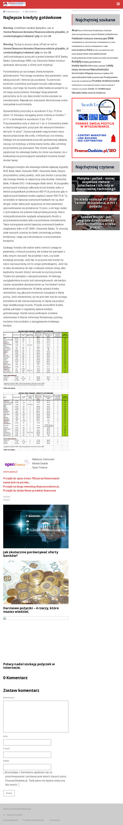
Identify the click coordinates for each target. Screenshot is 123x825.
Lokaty (109, 65)
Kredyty (6, 500)
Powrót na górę (14, 814)
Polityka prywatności (33, 820)
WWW (6, 761)
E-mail (6, 748)
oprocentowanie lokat (82, 77)
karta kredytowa (79, 50)
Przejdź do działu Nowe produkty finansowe (29, 490)
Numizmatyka (78, 73)
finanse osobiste (105, 34)
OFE (111, 73)
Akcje (75, 30)
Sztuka (91, 89)
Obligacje (89, 73)
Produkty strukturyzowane (105, 81)
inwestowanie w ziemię (81, 46)
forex (116, 34)
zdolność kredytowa (96, 93)
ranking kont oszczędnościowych (86, 85)
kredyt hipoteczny (94, 58)
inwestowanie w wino (106, 42)
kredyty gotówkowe (91, 62)
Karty (90, 49)
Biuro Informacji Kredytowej (90, 30)
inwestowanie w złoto (99, 46)
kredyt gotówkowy (79, 58)
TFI (96, 89)
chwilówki (107, 31)
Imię (5, 736)
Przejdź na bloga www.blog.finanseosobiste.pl (31, 486)
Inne (111, 38)
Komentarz (9, 697)
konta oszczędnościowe (103, 50)
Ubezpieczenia (79, 92)
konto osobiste (77, 54)
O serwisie (54, 820)
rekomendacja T (108, 85)
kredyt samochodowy (110, 58)
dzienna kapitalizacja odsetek (84, 34)
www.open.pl (10, 471)
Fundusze (77, 38)
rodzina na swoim (79, 89)
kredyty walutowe (98, 66)
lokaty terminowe (81, 69)
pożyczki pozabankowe (82, 81)
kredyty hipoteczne (82, 65)
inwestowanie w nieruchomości (84, 42)
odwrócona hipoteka (101, 73)
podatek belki (97, 77)
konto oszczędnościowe (94, 54)
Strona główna (10, 820)
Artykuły (6, 497)
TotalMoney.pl (104, 89)
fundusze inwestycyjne (95, 38)
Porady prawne (111, 77)
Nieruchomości (99, 69)
